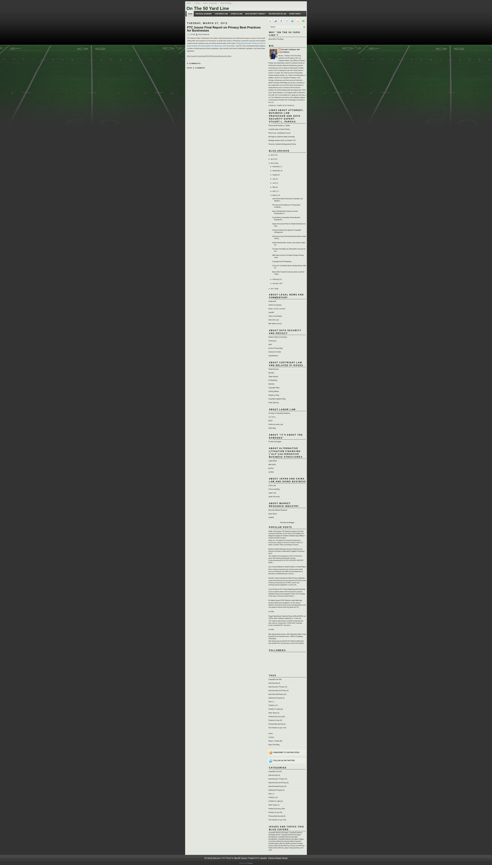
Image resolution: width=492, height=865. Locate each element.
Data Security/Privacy (275, 694)
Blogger (291, 522)
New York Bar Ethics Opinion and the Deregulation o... (285, 212)
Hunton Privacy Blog (275, 348)
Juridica (271, 472)
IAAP (270, 344)
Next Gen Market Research (277, 510)
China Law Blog (274, 489)
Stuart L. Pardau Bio (210, 3)
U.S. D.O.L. (272, 417)
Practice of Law (273, 720)
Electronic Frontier (274, 352)
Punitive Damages (274, 441)
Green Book (272, 514)
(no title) (271, 611)
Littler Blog (272, 428)
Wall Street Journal (275, 323)
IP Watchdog (272, 380)
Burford (271, 468)
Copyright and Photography (281, 261)
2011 (272, 288)
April (274, 191)
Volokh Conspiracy (274, 305)
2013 (272, 159)
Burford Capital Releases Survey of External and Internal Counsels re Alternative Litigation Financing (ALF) (286, 551)
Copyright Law (221, 14)
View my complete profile (281, 105)
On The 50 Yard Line (207, 8)
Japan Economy (274, 496)
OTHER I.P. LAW (274, 709)
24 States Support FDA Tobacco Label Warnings (285, 600)
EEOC (270, 420)
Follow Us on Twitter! (284, 760)
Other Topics (295, 14)
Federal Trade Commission (277, 337)
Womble (271, 373)
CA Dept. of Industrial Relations (279, 413)
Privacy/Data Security (275, 724)
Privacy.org (272, 341)
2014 (272, 155)
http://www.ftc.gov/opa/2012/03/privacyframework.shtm (209, 56)
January (275, 283)
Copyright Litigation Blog (277, 399)
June (274, 183)
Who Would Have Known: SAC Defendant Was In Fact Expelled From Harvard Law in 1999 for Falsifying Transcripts (287, 636)
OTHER (271, 705)
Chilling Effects (273, 391)
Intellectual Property (275, 698)
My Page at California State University (281, 136)
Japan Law (272, 493)
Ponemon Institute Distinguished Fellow (282, 144)
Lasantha (263, 858)
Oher (270, 701)
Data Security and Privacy (277, 690)
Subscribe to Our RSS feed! (286, 752)
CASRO (271, 517)
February (276, 279)
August (275, 175)
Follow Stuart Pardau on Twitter (279, 125)
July (274, 179)
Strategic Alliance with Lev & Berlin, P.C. (282, 140)
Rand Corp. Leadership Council (279, 133)
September (276, 170)
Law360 (271, 312)
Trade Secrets (273, 376)
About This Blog (225, 3)
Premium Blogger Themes (278, 858)
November (276, 166)
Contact (197, 3)
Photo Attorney (273, 402)
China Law (272, 485)
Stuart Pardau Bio (290, 49)
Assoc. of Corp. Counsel (276, 308)
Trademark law (273, 369)
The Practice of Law (277, 14)
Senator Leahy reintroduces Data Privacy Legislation (286, 578)
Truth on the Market (275, 316)
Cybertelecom (273, 355)
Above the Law (273, 320)
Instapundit (272, 301)
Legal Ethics (272, 461)
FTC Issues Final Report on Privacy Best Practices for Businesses (224, 29)
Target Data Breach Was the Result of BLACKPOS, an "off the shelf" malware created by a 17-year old (287, 617)
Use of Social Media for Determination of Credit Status (287, 567)
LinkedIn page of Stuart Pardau (279, 129)
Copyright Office (274, 387)
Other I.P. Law (236, 14)
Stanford (271, 384)
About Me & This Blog (275, 39)
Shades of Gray (273, 395)
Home (189, 3)
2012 (272, 163)
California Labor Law (275, 424)
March (275, 195)
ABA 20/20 (272, 464)
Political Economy (204, 14)
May (274, 187)
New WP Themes (240, 858)
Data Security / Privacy (255, 14)
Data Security (273, 683)
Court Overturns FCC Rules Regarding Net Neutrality (286, 589)
